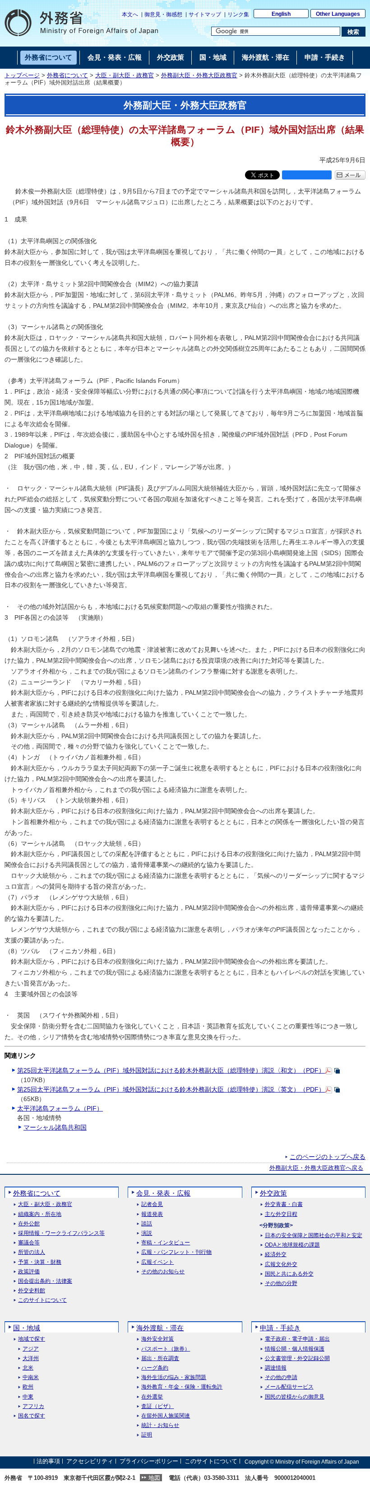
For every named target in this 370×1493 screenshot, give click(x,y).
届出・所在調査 (160, 1358)
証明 (146, 1435)
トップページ (22, 75)
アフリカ (33, 1406)
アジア (31, 1349)
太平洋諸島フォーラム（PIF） (60, 1108)
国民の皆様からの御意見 (294, 1397)
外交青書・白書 (284, 1204)
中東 (28, 1397)
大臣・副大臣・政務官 (124, 75)
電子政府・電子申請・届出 (297, 1339)
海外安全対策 (157, 1339)
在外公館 (29, 1224)
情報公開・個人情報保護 (294, 1349)
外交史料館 (31, 1291)
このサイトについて (42, 1300)
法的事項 (48, 1461)
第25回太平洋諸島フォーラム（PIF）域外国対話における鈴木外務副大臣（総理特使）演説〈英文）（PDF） (171, 1089)
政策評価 (29, 1272)
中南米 (31, 1377)
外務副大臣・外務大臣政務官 (199, 75)
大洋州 (31, 1358)
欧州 (28, 1387)
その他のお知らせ (163, 1272)
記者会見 (152, 1204)
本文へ (130, 14)
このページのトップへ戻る (327, 1157)
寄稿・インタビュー (165, 1243)
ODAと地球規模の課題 (292, 1245)
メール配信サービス (289, 1387)
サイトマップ (205, 14)
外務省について (67, 75)
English (281, 14)
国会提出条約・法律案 (45, 1281)
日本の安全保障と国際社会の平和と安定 (313, 1236)
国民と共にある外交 (289, 1274)
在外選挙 (152, 1397)
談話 (146, 1224)
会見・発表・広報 (163, 1193)
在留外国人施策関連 (165, 1416)
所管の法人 (31, 1252)
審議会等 (29, 1243)
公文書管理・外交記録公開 (297, 1358)
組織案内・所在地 (39, 1214)
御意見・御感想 (163, 14)
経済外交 (276, 1255)
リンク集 (238, 14)
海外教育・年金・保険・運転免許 (181, 1387)
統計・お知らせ (160, 1425)
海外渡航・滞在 (160, 1328)
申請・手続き (280, 1328)
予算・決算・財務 (39, 1262)
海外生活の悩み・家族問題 (173, 1377)
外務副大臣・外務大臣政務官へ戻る (316, 1168)
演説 (146, 1233)
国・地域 (26, 1328)
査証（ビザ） (157, 1406)
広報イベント (157, 1262)
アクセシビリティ (89, 1461)
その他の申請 (281, 1377)
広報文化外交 (281, 1264)
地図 (154, 1477)
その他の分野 (281, 1283)
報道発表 (152, 1214)
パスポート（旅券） (165, 1349)
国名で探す (31, 1416)
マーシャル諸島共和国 (55, 1127)
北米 (28, 1368)
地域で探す (31, 1339)
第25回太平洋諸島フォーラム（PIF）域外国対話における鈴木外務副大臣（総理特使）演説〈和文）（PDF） (171, 1070)
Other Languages (338, 14)
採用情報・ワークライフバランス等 (61, 1233)
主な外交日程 (281, 1214)
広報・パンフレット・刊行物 (176, 1252)
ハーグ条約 (154, 1368)
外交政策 (273, 1193)
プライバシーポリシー (149, 1461)
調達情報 (276, 1368)
